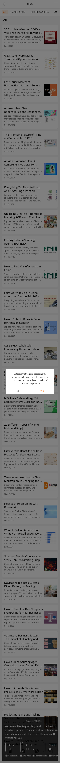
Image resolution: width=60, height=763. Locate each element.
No (18, 391)
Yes (42, 391)
